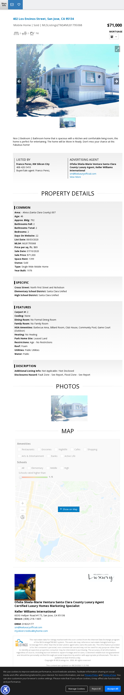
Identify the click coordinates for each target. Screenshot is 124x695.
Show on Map (69, 509)
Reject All (96, 688)
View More (75, 176)
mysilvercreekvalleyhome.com (31, 630)
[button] (5, 689)
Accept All (112, 688)
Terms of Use (109, 675)
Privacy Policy (91, 675)
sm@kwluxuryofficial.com (83, 173)
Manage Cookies (76, 688)
